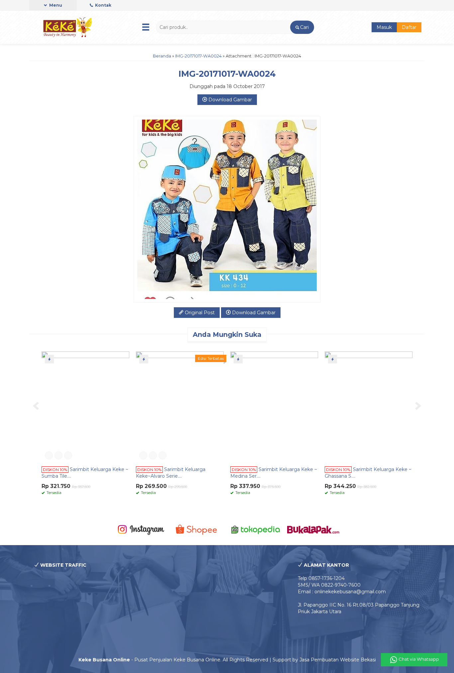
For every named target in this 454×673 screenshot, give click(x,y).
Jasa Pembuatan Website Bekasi (337, 660)
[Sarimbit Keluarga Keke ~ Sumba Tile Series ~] (85, 407)
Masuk (384, 27)
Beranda (162, 55)
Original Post (199, 313)
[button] (302, 27)
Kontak (102, 5)
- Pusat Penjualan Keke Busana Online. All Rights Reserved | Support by (188, 660)
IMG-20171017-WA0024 (198, 55)
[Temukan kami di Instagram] (141, 529)
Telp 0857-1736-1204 (321, 578)
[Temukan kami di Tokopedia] (256, 529)
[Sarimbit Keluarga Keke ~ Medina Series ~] (274, 407)
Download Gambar (229, 100)
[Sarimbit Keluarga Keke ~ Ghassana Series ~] (368, 407)
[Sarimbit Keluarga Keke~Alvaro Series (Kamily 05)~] (180, 407)
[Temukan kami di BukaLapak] (313, 529)
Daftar (409, 27)
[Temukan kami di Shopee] (198, 529)
